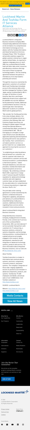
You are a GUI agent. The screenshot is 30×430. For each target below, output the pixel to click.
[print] (25, 35)
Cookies (3, 414)
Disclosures (19, 352)
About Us (18, 333)
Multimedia (19, 348)
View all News (15, 301)
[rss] (8, 35)
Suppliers (4, 352)
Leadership (19, 324)
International (4, 345)
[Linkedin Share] (20, 35)
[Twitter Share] (17, 35)
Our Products (5, 321)
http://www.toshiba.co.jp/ (11, 282)
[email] (14, 35)
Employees (4, 342)
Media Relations (20, 345)
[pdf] (11, 35)
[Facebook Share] (22, 35)
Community (19, 321)
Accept (27, 3)
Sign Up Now (7, 379)
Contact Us (19, 342)
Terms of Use (5, 412)
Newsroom (5, 9)
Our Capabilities (5, 318)
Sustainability (20, 330)
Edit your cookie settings (15, 5)
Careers (18, 318)
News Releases (15, 9)
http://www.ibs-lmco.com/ (12, 251)
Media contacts (15, 295)
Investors (3, 348)
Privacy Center (5, 409)
